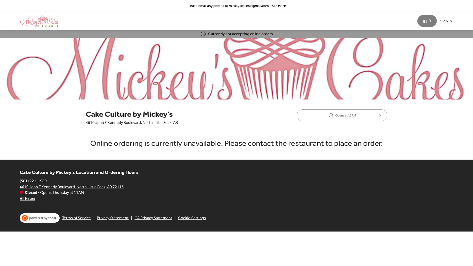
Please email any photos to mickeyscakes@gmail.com (228, 6)
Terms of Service (76, 218)
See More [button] (279, 6)
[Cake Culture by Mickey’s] (39, 21)
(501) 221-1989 (33, 180)
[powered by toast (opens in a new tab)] (39, 218)
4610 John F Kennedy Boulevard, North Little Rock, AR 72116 (72, 186)
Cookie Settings (192, 218)
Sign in (446, 21)
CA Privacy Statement (153, 218)
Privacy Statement (113, 218)
